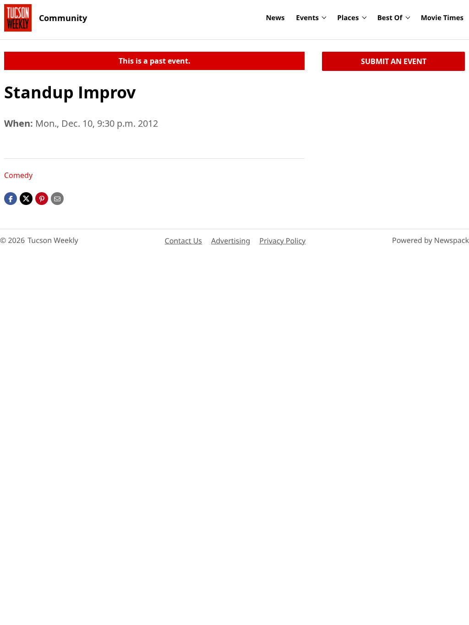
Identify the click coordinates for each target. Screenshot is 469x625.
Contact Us (183, 241)
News (275, 17)
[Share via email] (57, 198)
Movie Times (442, 17)
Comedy (18, 175)
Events (307, 17)
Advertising (230, 241)
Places (348, 17)
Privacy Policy (282, 241)
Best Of (390, 17)
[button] (41, 198)
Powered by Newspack (430, 240)
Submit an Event (393, 61)
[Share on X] (26, 198)
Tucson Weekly (52, 240)
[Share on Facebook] (10, 198)
